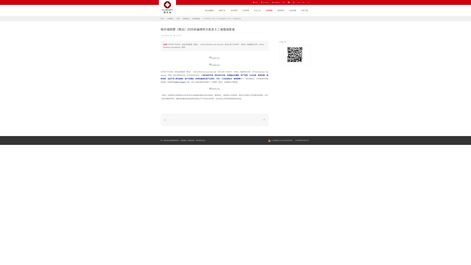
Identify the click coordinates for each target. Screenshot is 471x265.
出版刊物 (292, 10)
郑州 (178, 19)
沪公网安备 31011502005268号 (282, 140)
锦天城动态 (196, 19)
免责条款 (183, 140)
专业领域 (233, 10)
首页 (162, 19)
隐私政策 (191, 140)
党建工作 (222, 10)
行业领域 (245, 10)
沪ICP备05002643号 (302, 140)
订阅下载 (304, 10)
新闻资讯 (280, 10)
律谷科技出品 (200, 140)
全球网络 (269, 10)
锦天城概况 (209, 10)
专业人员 (257, 10)
